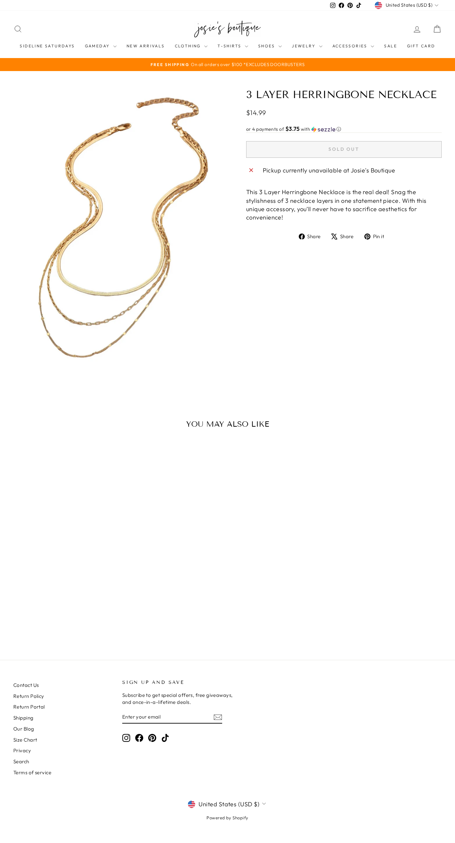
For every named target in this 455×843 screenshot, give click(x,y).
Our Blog (23, 729)
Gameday (98, 45)
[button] (344, 129)
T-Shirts (230, 45)
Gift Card (421, 45)
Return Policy (28, 696)
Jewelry (304, 45)
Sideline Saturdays (47, 45)
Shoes (267, 45)
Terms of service (32, 772)
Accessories (350, 45)
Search (21, 761)
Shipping (23, 718)
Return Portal (29, 707)
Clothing (189, 45)
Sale (390, 45)
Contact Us (26, 685)
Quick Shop (64, 590)
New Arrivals (146, 45)
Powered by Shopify (227, 817)
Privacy (22, 750)
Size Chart (25, 740)
